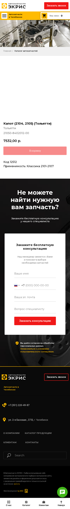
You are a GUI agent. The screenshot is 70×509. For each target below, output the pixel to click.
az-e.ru (17, 484)
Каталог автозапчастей (26, 51)
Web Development (13, 491)
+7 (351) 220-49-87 (18, 405)
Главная (7, 51)
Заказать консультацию (35, 320)
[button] (56, 5)
